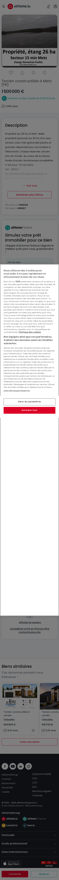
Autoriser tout (29, 410)
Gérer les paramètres (29, 401)
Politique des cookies (30, 332)
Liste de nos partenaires (17, 391)
